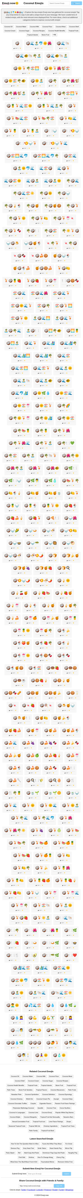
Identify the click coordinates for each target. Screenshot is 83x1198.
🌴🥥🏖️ (50, 231)
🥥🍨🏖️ (34, 668)
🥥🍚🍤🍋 (68, 530)
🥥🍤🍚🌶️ (21, 580)
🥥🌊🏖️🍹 (41, 368)
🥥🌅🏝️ (12, 343)
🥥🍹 (72, 106)
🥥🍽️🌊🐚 (63, 918)
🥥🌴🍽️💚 (65, 443)
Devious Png (15, 1148)
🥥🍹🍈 (54, 830)
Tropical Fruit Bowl (47, 1130)
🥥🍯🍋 (41, 718)
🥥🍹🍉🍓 (21, 855)
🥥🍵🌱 (32, 793)
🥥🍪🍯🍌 (52, 693)
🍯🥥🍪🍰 (43, 268)
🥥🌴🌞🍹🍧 (19, 418)
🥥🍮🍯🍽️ (21, 718)
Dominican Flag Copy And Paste (54, 1153)
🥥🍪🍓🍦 (39, 680)
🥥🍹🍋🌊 (68, 118)
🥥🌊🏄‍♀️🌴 (68, 343)
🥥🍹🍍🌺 (61, 868)
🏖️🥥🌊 (19, 293)
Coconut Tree (51, 1108)
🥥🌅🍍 (72, 331)
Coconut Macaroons (58, 1090)
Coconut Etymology (65, 1094)
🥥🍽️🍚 (50, 131)
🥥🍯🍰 (50, 730)
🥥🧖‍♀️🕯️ (23, 1055)
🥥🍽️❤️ (70, 955)
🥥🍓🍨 (70, 505)
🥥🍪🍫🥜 (12, 693)
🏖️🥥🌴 (43, 306)
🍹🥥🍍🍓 (12, 281)
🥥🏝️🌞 (17, 993)
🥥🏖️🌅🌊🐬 (17, 156)
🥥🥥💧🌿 (14, 1043)
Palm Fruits (72, 1090)
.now (8, 3)
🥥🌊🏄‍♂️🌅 (21, 356)
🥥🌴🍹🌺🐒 (41, 93)
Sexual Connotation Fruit (20, 1121)
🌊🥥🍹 (63, 168)
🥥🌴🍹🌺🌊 (19, 443)
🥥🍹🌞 (28, 805)
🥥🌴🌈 (63, 406)
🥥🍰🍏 (32, 755)
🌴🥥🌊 (72, 181)
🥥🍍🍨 (30, 505)
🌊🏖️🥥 (45, 168)
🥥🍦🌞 (63, 580)
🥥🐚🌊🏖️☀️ (61, 993)
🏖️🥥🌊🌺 (39, 293)
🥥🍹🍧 (50, 893)
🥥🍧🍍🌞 (21, 630)
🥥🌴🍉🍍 (21, 431)
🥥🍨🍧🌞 (21, 655)
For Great (68, 1144)
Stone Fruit (45, 35)
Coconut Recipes (39, 31)
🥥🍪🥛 (72, 693)
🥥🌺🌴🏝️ (14, 468)
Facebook (31, 1190)
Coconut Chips (67, 1099)
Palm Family (33, 1130)
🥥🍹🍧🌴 (19, 905)
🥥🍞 (52, 555)
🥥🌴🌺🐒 (70, 81)
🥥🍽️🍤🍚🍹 (26, 143)
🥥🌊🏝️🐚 (21, 381)
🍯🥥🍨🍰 (21, 268)
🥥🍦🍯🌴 (68, 605)
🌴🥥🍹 (72, 206)
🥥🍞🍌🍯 (70, 555)
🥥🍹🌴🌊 (19, 818)
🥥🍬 (12, 705)
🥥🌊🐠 (63, 381)
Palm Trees (11, 1090)
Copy (16, 48)
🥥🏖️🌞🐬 (19, 980)
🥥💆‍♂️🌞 (12, 1005)
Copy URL (59, 1186)
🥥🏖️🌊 (70, 156)
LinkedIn (39, 1190)
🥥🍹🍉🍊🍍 (63, 843)
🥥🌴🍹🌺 (61, 431)
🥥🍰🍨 (14, 768)
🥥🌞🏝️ (36, 81)
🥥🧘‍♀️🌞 (41, 1055)
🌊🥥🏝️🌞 (52, 181)
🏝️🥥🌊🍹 (63, 318)
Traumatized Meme (47, 1162)
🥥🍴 (70, 780)
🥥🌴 (52, 81)
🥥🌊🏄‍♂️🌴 (43, 356)
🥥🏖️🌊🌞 (61, 968)
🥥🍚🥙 (68, 543)
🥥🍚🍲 (14, 543)
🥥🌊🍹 (30, 343)
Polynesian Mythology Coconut (23, 1108)
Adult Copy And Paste (31, 1153)
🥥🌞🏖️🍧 (21, 406)
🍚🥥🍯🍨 (32, 243)
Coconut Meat (60, 26)
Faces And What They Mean (52, 1144)
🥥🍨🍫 (63, 655)
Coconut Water (21, 26)
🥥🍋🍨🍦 (12, 493)
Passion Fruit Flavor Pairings (65, 1103)
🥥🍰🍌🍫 (70, 743)
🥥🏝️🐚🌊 (37, 993)
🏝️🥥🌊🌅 (41, 318)
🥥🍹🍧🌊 (70, 893)
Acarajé (56, 1099)
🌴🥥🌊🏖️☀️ (23, 193)
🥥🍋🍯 (32, 493)
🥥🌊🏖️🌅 (19, 368)
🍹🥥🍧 (50, 281)
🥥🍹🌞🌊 (48, 805)
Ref (19, 1153)
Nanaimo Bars (68, 1117)
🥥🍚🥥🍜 (12, 555)
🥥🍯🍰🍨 (70, 730)
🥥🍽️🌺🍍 (50, 930)
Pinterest (47, 1190)
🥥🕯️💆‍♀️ (66, 1018)
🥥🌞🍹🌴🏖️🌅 (26, 68)
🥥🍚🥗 (32, 543)
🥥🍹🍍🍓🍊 (39, 880)
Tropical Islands (32, 35)
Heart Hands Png (55, 1148)
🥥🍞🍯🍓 (43, 568)
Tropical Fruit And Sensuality (50, 1117)
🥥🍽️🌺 (30, 930)
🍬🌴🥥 (70, 243)
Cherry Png (60, 1157)
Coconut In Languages (17, 1112)
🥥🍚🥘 (50, 543)
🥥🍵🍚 (72, 793)
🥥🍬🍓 (28, 705)
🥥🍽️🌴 (12, 930)
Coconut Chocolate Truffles (17, 1103)
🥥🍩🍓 (52, 668)
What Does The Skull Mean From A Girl (23, 1162)
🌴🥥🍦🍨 (12, 206)
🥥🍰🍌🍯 (12, 755)
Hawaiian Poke (16, 1094)
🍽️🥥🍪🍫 (70, 281)
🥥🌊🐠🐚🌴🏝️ (28, 56)
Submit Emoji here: (19, 1174)
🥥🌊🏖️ (63, 356)
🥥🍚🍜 (48, 530)
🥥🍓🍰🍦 (14, 518)
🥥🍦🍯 (48, 605)
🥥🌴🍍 (41, 431)
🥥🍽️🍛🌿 (50, 943)
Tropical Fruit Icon (39, 1121)
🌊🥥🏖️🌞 (12, 181)
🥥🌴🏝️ (28, 455)
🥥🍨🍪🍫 (43, 655)
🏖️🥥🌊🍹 (61, 293)
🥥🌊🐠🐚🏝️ (57, 56)
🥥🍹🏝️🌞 (63, 905)
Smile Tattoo (42, 1148)
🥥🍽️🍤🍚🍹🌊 (55, 143)
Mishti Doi (29, 1099)
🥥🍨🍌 (63, 630)
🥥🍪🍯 (32, 693)
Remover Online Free (65, 1162)
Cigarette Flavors (45, 1103)
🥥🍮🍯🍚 (66, 705)
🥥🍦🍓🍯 (63, 593)
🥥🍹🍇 (36, 830)
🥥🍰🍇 (28, 743)
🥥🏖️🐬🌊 (63, 980)
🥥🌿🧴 (50, 480)
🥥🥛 (68, 1030)
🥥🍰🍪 (32, 768)
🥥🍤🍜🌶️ (43, 580)
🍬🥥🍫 (19, 256)
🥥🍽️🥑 (30, 955)
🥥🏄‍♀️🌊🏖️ (21, 968)
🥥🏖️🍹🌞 (41, 980)
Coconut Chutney (16, 1099)
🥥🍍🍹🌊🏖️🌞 (19, 106)
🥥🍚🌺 (70, 518)
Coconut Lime (33, 1112)
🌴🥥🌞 (45, 193)
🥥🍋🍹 (72, 493)
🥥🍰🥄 (14, 780)
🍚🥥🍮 (12, 243)
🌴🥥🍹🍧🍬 (63, 218)
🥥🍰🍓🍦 (52, 755)
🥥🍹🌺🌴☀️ (15, 830)
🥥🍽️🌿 (70, 930)
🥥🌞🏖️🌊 (63, 393)
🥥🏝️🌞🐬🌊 (23, 168)
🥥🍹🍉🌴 (17, 843)
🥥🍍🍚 (12, 505)
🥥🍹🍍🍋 (15, 880)
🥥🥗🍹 (52, 1030)
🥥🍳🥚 (54, 780)
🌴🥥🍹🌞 (17, 218)
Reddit (54, 1190)
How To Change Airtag (45, 1157)
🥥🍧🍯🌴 (43, 630)
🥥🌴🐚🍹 (48, 455)
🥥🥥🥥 (34, 1043)
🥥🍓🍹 (34, 518)
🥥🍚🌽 (12, 530)
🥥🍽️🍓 (12, 943)
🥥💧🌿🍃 (68, 1005)
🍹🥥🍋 (63, 268)
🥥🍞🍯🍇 (21, 568)
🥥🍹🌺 (65, 818)
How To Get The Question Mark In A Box (25, 1144)
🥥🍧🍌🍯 (50, 618)
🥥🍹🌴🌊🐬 (43, 818)
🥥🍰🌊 (10, 743)
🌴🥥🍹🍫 (12, 231)
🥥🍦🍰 (12, 618)
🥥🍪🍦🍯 (61, 680)
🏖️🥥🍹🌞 (19, 318)
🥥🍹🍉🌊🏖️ (17, 118)
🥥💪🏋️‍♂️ (48, 1018)
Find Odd (22, 1157)
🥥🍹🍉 (72, 830)
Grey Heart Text (28, 1148)
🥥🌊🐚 (63, 43)
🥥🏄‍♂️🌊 (41, 968)
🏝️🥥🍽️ (32, 331)
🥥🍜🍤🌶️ (34, 555)
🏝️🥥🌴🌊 (12, 331)
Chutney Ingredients (50, 1126)
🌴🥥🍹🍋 (39, 218)
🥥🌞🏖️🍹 (43, 406)
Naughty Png (72, 1153)
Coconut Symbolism (32, 1094)
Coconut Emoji (47, 1112)
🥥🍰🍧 (72, 755)
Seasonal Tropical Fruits (17, 1126)
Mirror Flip (68, 1148)
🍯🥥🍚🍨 (61, 256)
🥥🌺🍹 (34, 468)
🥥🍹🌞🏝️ (70, 805)
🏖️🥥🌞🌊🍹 (21, 306)
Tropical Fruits (73, 31)
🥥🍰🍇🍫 (48, 743)
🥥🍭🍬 (46, 705)
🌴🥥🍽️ (32, 231)
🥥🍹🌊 (10, 805)
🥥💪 (32, 1018)
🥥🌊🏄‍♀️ (48, 343)
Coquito (33, 1103)
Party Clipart (10, 1153)
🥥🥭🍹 (52, 1043)
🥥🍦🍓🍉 (41, 593)
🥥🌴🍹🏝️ (43, 443)
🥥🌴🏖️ (10, 455)
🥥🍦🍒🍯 (19, 593)
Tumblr (61, 1190)
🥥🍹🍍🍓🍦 (66, 880)
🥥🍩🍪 (70, 668)
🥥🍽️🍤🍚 (70, 131)
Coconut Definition (48, 1094)
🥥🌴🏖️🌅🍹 (68, 93)
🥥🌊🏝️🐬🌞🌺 (39, 43)
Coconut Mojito (15, 1117)
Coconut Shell (74, 26)
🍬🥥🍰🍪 (39, 256)
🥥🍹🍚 (32, 893)
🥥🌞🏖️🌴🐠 (15, 81)
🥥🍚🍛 (30, 530)
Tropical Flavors (41, 1090)
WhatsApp (69, 1190)
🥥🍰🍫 (50, 768)
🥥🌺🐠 (52, 468)
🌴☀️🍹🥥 (70, 231)
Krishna (31, 1157)
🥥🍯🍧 (32, 730)
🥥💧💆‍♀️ (16, 1018)
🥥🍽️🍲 (70, 943)
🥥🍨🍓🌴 (43, 643)
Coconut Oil (8, 26)
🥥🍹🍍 (10, 131)
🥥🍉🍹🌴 (70, 480)
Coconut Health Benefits (56, 31)
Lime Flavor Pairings (56, 1121)
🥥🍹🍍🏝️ (30, 131)
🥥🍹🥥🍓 (19, 918)
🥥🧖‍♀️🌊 (70, 1043)
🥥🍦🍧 (12, 605)
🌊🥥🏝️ (32, 181)
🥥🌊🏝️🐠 (43, 381)
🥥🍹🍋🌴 (21, 868)
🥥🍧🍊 (30, 618)
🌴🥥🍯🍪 (52, 206)
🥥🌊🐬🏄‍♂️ (19, 393)
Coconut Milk (34, 26)
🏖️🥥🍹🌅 (63, 306)
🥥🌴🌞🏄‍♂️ (43, 418)
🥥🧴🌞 (59, 1055)
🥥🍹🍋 (63, 855)
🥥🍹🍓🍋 (12, 893)
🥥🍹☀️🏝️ (41, 918)
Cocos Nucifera (65, 1108)
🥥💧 (50, 1005)
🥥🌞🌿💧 (41, 393)
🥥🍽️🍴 (12, 955)
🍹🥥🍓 (32, 281)
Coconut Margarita (30, 1117)
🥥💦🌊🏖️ (32, 1005)
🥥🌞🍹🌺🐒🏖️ (57, 68)
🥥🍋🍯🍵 (52, 493)
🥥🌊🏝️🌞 (63, 368)
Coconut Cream (10, 31)
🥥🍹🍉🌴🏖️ (43, 118)
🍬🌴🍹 (52, 243)
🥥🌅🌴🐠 (52, 331)
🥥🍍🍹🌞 (50, 505)
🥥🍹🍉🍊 (39, 843)
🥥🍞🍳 (63, 568)
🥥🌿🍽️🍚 (12, 480)
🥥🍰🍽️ (68, 768)
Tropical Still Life (34, 1126)
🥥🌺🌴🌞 (70, 455)
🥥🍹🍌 (41, 868)
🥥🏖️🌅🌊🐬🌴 (46, 156)
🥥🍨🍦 (63, 643)
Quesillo (40, 1108)
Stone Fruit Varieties (25, 1090)
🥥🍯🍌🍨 (61, 718)
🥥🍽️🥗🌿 (50, 955)
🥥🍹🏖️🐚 (41, 905)
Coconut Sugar (24, 31)
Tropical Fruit (71, 1085)
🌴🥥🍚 (63, 193)
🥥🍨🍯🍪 (14, 668)
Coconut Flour (47, 26)
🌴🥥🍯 (32, 206)
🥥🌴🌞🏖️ (65, 418)
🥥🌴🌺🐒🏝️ (15, 93)
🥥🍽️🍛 (30, 943)
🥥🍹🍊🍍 (43, 855)
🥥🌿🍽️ (70, 468)
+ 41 (54, 35)
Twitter (23, 1190)
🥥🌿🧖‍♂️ (32, 480)
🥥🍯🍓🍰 (12, 730)
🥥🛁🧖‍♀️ (16, 1030)
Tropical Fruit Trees (67, 1126)
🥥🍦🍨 (30, 605)
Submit (66, 1174)
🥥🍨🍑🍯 (21, 643)
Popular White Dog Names (64, 1112)
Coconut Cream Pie (43, 1099)
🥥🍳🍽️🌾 (34, 780)
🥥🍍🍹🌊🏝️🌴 (50, 106)
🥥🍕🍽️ (52, 518)
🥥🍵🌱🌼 (52, 793)
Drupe (69, 1121)
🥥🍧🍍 (70, 618)
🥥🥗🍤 (34, 1030)
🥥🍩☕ (19, 680)
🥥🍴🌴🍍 (12, 793)
